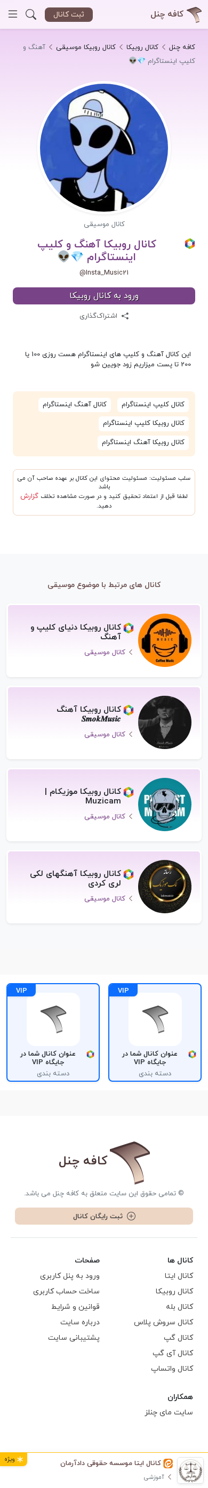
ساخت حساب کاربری (66, 1291)
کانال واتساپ (172, 1369)
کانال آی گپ (173, 1353)
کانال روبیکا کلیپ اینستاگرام (144, 423)
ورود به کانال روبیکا (104, 296)
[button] (31, 14)
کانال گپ (178, 1338)
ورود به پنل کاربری (70, 1276)
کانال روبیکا (174, 1291)
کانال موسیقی (104, 224)
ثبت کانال (68, 15)
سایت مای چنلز (169, 1412)
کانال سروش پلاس (163, 1322)
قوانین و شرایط (75, 1307)
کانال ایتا (179, 1276)
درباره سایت (80, 1322)
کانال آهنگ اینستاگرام (75, 404)
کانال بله (179, 1307)
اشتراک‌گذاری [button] (99, 316)
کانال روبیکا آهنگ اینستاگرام (143, 442)
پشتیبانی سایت (74, 1338)
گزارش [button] (29, 496)
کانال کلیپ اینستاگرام (153, 404)
